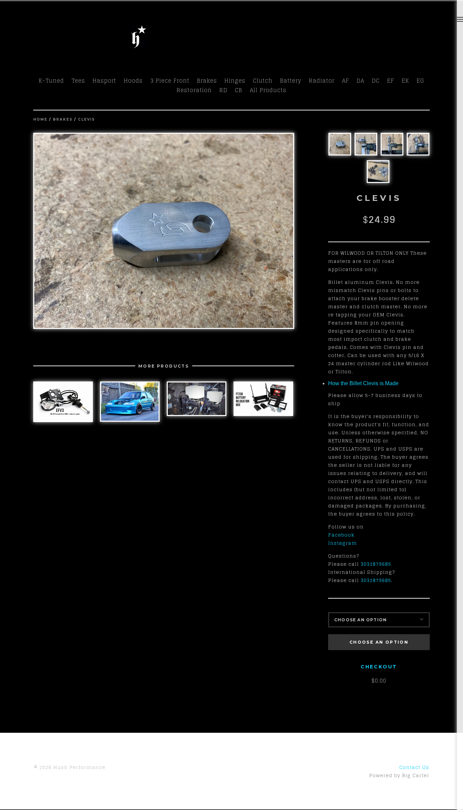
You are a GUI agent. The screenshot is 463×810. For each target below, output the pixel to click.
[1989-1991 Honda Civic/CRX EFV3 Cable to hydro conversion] (63, 401)
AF (345, 80)
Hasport (104, 80)
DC (376, 80)
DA (360, 80)
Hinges (234, 80)
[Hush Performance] (138, 47)
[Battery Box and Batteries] (263, 398)
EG (420, 80)
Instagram (342, 543)
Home (40, 119)
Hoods (133, 80)
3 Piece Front (169, 80)
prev (98, 231)
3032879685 (376, 564)
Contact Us (414, 767)
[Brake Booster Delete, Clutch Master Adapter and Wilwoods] (196, 398)
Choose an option (378, 642)
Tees (78, 80)
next (229, 231)
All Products (268, 90)
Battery (290, 80)
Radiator (322, 80)
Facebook (341, 535)
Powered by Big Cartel (399, 775)
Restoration (194, 90)
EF (390, 80)
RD (223, 90)
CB (238, 90)
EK (405, 80)
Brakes (207, 80)
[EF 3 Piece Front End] (130, 401)
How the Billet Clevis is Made (363, 383)
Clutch (263, 80)
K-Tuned (51, 80)
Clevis (86, 119)
